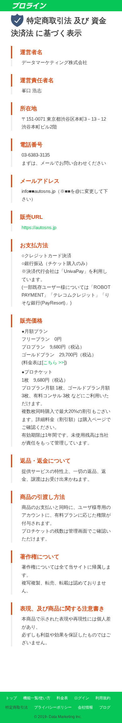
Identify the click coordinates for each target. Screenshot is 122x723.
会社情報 (85, 707)
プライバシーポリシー (53, 707)
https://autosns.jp (39, 227)
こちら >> (53, 362)
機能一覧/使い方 (36, 698)
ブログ (104, 707)
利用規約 (102, 698)
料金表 (62, 698)
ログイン (81, 698)
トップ (11, 698)
